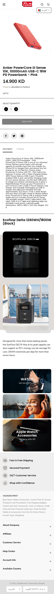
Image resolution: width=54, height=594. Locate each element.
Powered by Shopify (36, 583)
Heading (20, 149)
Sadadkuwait (22, 583)
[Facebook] (6, 136)
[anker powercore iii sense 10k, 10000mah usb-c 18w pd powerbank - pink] (27, 35)
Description (7, 149)
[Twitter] (14, 136)
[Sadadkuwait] (27, 4)
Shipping (6, 87)
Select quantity (11, 103)
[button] (4, 4)
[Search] (42, 4)
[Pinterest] (22, 136)
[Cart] (48, 4)
